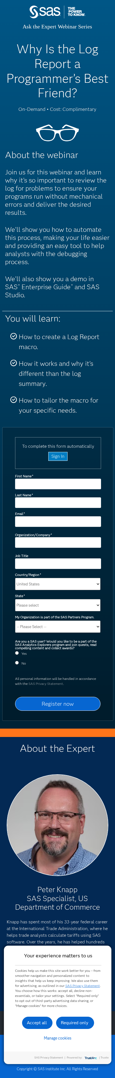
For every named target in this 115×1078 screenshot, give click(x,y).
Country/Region (28, 575)
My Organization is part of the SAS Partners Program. (55, 617)
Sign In (57, 456)
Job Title (21, 556)
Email (20, 514)
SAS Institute (57, 17)
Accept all (37, 1022)
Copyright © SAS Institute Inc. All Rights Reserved (57, 1069)
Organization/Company (33, 535)
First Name (24, 476)
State (20, 596)
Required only (74, 1022)
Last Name (24, 495)
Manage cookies (57, 1038)
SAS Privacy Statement (45, 684)
